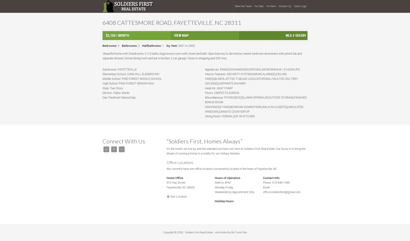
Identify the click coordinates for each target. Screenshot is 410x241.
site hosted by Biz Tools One (231, 232)
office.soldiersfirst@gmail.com (282, 192)
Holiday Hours (224, 201)
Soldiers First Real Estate (128, 6)
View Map (181, 35)
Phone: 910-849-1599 (276, 182)
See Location (178, 196)
